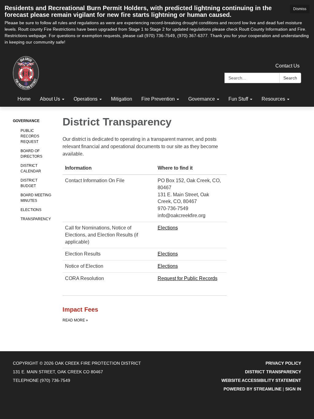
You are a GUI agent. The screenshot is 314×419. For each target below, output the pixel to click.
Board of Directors (31, 154)
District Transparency (273, 371)
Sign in (293, 388)
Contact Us (287, 65)
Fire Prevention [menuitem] (158, 99)
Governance (26, 121)
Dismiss (299, 9)
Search (290, 77)
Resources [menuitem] (273, 99)
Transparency (36, 219)
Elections (31, 210)
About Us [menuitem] (50, 99)
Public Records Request (30, 136)
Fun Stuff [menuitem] (238, 99)
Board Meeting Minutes (36, 198)
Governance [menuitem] (201, 99)
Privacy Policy (283, 363)
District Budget (29, 183)
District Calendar (31, 168)
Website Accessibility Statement (261, 380)
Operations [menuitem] (86, 99)
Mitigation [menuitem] (121, 99)
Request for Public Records (187, 278)
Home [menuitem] (24, 99)
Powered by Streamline (252, 388)
